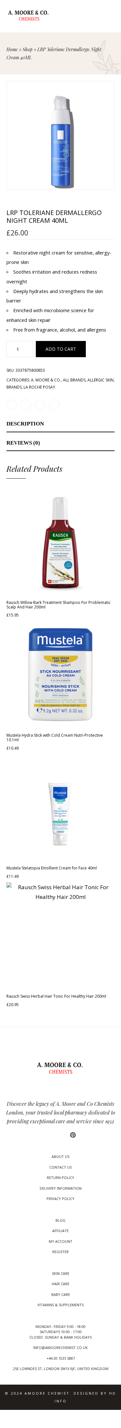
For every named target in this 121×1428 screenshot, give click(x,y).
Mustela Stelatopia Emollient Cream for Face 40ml (51, 868)
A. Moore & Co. (46, 380)
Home (12, 49)
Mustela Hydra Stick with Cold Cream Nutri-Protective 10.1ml (54, 737)
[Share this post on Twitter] (26, 405)
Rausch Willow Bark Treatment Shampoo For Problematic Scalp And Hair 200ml (58, 605)
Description (25, 424)
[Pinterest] (73, 1135)
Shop (28, 49)
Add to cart (60, 349)
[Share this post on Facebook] (11, 405)
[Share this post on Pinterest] (40, 405)
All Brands (74, 380)
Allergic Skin (100, 380)
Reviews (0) (23, 443)
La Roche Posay (39, 387)
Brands (14, 387)
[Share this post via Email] (54, 405)
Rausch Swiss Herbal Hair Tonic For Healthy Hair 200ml (56, 996)
